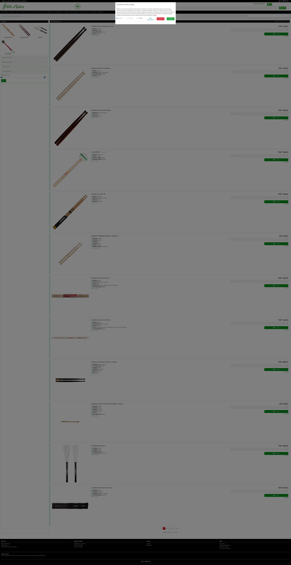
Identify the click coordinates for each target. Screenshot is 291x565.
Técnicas (120, 18)
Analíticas (130, 18)
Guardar (171, 19)
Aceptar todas (161, 19)
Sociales (140, 18)
